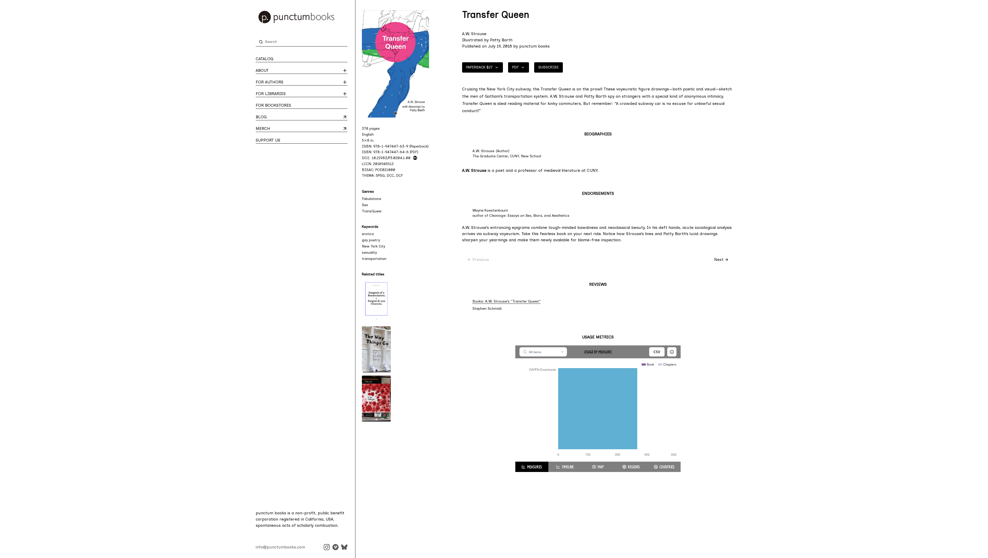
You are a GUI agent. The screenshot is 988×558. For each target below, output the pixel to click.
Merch (276, 129)
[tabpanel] (598, 403)
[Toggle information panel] (671, 352)
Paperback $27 (479, 67)
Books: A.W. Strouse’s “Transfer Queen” (506, 301)
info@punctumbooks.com (280, 547)
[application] (597, 410)
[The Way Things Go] (376, 349)
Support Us (268, 140)
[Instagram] (327, 547)
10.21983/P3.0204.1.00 (391, 158)
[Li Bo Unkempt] (376, 399)
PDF (515, 67)
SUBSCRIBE (548, 67)
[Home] (301, 17)
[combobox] (543, 352)
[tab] (531, 467)
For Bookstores (273, 105)
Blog (276, 117)
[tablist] (598, 467)
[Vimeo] (335, 547)
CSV (657, 351)
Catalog (264, 58)
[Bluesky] (344, 547)
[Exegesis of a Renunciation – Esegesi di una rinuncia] (376, 301)
